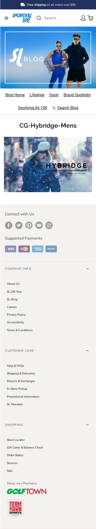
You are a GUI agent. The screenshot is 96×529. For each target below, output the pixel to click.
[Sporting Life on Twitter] (19, 225)
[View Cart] (88, 17)
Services (12, 463)
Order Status (15, 455)
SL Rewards (15, 404)
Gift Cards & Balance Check (25, 447)
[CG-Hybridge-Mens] (48, 164)
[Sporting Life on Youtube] (39, 225)
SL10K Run (14, 292)
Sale (10, 471)
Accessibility (15, 322)
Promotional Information (23, 397)
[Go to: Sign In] (82, 17)
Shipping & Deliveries (21, 373)
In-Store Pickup (17, 389)
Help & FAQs (15, 366)
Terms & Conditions (20, 330)
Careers (12, 307)
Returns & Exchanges (21, 381)
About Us (13, 284)
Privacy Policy (16, 315)
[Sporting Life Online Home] (22, 18)
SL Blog (12, 299)
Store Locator (16, 440)
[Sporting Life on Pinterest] (29, 225)
